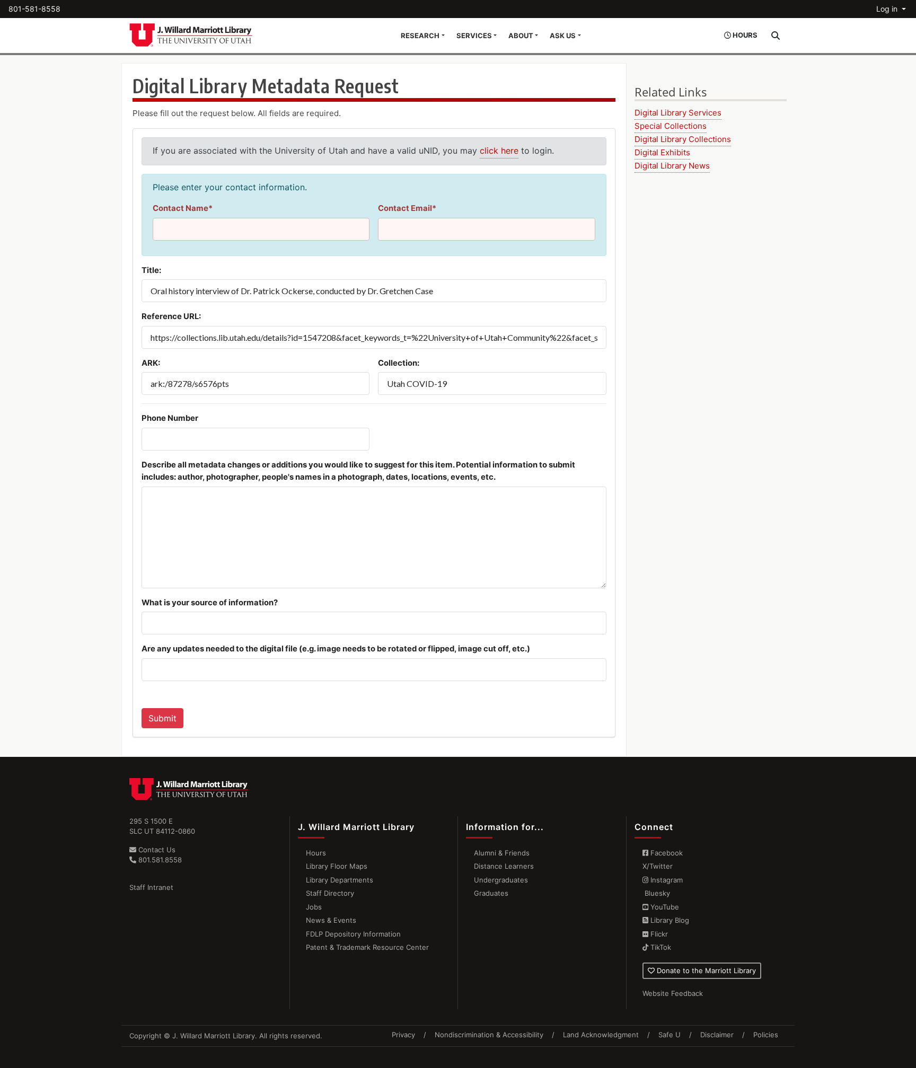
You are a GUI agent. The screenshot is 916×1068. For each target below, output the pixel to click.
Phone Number (170, 418)
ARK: (151, 363)
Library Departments (339, 880)
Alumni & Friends (502, 853)
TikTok (659, 947)
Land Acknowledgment (601, 1034)
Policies (765, 1034)
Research (420, 35)
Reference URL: (171, 316)
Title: (151, 270)
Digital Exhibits (662, 152)
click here (499, 150)
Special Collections (671, 126)
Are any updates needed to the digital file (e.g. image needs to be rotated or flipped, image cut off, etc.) (336, 649)
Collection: (398, 363)
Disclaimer (717, 1034)
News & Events (331, 920)
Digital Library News (672, 166)
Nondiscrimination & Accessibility (489, 1034)
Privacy (403, 1034)
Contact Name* (183, 208)
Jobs (314, 907)
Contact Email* (407, 208)
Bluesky (656, 893)
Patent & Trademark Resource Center (367, 947)
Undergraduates (501, 880)
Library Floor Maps (336, 866)
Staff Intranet (151, 887)
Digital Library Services (678, 113)
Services (474, 35)
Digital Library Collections (683, 139)
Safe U (669, 1034)
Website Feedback (672, 993)
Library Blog (668, 920)
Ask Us (563, 35)
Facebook (665, 853)
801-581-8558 (34, 8)
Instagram (665, 880)
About (520, 35)
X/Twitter (657, 866)
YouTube (663, 907)
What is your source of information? (210, 602)
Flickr (658, 934)
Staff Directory (330, 893)
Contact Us (155, 849)
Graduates (491, 893)
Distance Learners (504, 866)
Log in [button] (888, 8)
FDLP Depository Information (353, 934)
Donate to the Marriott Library (705, 970)
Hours (316, 853)
